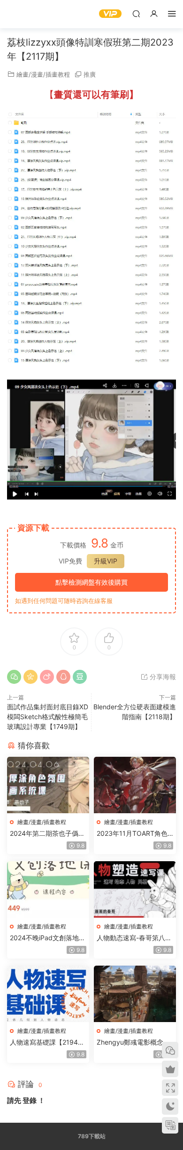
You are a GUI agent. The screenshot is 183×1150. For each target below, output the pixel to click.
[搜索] (136, 13)
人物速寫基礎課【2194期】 (44, 1042)
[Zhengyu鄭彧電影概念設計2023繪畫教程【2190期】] (135, 994)
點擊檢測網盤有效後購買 (91, 582)
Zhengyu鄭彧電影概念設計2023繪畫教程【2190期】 (133, 1042)
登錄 (30, 1100)
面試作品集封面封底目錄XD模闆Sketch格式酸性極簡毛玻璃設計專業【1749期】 (47, 716)
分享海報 (162, 677)
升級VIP (105, 561)
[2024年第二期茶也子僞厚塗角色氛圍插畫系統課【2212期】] (48, 785)
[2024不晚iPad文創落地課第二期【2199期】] (48, 889)
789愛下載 (21, 14)
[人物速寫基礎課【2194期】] (48, 994)
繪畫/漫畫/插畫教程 (43, 74)
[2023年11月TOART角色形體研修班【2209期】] (135, 785)
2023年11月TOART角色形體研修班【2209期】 (132, 833)
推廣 (90, 74)
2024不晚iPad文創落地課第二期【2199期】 (47, 938)
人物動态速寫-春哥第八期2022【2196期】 (134, 938)
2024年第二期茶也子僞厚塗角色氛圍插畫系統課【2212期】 (47, 833)
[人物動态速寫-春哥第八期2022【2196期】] (135, 889)
